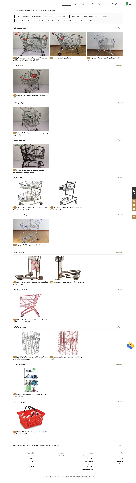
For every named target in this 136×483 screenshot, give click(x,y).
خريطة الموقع (30, 466)
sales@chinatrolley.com (46, 445)
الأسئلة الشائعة (60, 455)
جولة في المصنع (80, 4)
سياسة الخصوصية (45, 476)
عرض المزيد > (119, 28)
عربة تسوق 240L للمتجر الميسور (62, 58)
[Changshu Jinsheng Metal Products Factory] (127, 4)
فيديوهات (99, 4)
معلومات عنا (90, 4)
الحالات (32, 463)
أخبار (33, 461)
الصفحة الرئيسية (117, 4)
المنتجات (32, 458)
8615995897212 (31, 445)
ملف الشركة (120, 455)
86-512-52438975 (18, 445)
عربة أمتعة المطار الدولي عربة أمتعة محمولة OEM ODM (69, 282)
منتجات (107, 4)
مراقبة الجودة (120, 461)
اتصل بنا (121, 463)
